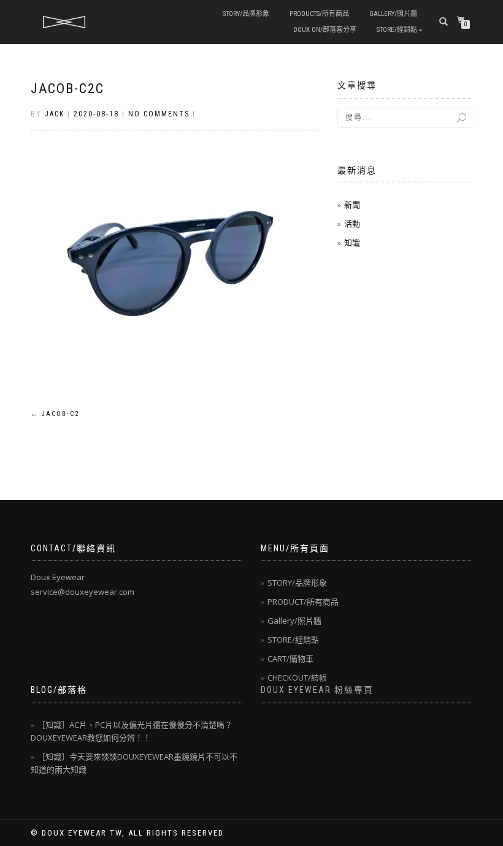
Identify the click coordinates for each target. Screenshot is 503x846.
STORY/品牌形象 (246, 14)
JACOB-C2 (55, 414)
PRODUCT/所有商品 (303, 601)
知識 (352, 242)
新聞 (352, 204)
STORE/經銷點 (397, 30)
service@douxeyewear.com (82, 591)
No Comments (159, 114)
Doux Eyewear (58, 577)
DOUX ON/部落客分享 (324, 30)
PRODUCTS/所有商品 (319, 14)
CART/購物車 (290, 658)
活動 (352, 223)
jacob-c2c (67, 88)
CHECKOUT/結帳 (297, 677)
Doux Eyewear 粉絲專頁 (317, 690)
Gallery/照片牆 (393, 14)
